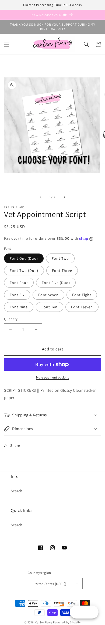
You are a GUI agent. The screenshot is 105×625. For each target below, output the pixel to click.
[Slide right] (64, 197)
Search (17, 490)
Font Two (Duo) (24, 270)
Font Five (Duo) (56, 282)
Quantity (11, 319)
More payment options (52, 377)
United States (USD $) (49, 584)
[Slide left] (41, 197)
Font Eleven (82, 307)
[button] (7, 44)
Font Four (19, 282)
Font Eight (81, 294)
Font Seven (48, 294)
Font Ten (49, 307)
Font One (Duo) (24, 258)
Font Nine (19, 307)
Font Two (60, 258)
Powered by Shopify (67, 622)
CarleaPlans (43, 622)
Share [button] (15, 445)
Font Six (17, 294)
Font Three (62, 270)
